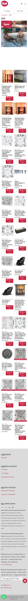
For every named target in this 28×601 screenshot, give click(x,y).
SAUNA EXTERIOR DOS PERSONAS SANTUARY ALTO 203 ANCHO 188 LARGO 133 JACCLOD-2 (20, 304)
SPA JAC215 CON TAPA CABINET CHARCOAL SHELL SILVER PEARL (7, 273)
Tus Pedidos (4, 473)
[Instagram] (6, 507)
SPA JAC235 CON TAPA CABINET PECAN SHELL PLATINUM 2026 (19, 397)
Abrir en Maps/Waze (6, 564)
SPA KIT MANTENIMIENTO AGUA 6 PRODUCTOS (20, 184)
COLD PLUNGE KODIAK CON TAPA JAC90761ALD (20, 242)
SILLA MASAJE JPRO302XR (19, 272)
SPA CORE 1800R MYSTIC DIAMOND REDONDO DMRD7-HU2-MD (7, 366)
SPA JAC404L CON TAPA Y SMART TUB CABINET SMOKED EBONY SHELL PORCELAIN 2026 (7, 335)
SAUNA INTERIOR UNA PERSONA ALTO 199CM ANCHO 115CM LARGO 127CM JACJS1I (7, 90)
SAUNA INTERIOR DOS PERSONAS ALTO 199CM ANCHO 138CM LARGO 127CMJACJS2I (7, 122)
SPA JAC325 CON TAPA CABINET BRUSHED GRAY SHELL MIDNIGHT (7, 184)
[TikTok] (13, 507)
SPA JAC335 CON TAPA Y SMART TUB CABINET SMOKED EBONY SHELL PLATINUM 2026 (20, 335)
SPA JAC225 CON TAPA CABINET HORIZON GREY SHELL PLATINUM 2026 (7, 397)
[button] (20, 11)
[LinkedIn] (9, 507)
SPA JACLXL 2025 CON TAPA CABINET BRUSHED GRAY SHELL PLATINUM (20, 213)
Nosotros (4, 457)
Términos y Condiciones (8, 494)
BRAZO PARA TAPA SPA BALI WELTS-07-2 (20, 88)
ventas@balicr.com (6, 585)
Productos (4, 15)
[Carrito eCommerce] (21, 3)
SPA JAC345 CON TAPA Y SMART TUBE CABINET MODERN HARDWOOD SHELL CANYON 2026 (20, 429)
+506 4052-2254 (7, 587)
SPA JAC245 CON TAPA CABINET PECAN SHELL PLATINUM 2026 (7, 427)
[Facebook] (2, 507)
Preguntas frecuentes (7, 477)
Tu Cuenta (4, 469)
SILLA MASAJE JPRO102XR (6, 301)
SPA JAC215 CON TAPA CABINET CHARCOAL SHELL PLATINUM (7, 213)
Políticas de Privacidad (7, 490)
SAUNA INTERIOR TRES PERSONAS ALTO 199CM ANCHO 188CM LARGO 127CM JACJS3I (19, 122)
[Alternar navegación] (25, 3)
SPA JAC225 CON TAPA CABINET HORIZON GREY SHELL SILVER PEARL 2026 (20, 366)
